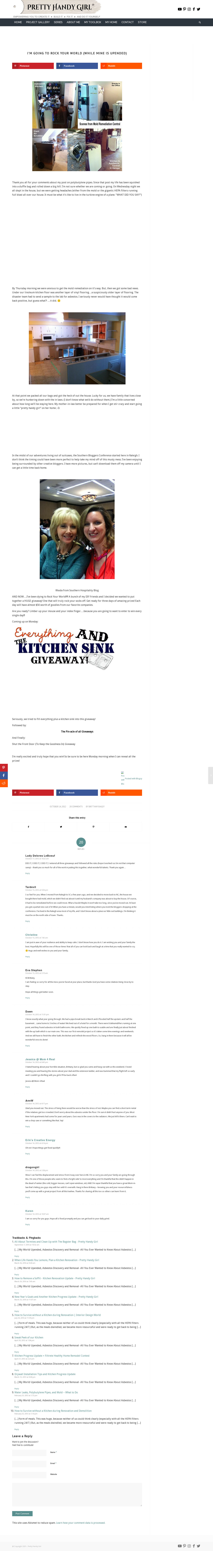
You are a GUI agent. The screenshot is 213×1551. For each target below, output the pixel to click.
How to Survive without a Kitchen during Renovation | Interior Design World (58, 1315)
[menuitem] (18, 22)
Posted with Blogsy (133, 778)
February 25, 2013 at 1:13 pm (26, 1396)
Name (53, 1452)
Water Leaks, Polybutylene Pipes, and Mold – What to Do (46, 1392)
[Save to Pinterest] (4, 768)
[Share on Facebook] (28, 826)
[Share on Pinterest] (93, 826)
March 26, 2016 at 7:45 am (25, 1281)
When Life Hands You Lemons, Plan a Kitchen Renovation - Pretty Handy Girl (57, 1260)
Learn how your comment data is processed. (80, 1522)
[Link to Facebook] (193, 9)
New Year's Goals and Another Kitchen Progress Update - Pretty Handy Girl (56, 1296)
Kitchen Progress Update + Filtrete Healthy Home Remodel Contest (52, 1355)
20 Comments (76, 806)
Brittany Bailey (96, 806)
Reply (27, 873)
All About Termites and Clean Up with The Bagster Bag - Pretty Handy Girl (56, 1241)
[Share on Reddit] (4, 783)
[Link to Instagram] (189, 9)
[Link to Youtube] (179, 9)
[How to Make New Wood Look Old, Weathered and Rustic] (210, 775)
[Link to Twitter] (198, 9)
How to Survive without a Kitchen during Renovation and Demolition (53, 1410)
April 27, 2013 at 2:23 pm (24, 1359)
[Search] (199, 22)
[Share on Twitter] (61, 826)
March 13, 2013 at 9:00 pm (25, 1377)
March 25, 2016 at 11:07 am (25, 1300)
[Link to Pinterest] (184, 9)
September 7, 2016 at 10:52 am (27, 1245)
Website (53, 1474)
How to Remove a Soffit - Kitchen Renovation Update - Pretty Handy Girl (55, 1278)
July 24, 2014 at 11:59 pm (24, 1318)
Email (53, 1463)
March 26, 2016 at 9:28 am (25, 1263)
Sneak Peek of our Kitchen (29, 1337)
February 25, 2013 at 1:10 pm (26, 1414)
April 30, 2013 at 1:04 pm (24, 1340)
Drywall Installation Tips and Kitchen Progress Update (45, 1374)
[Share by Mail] (126, 826)
